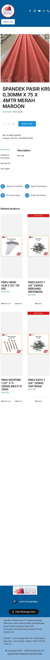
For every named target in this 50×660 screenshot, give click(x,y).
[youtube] (39, 11)
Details (19, 303)
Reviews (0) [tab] (5, 163)
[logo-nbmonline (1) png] (8, 4)
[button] (47, 36)
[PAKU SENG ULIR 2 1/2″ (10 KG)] (11, 246)
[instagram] (35, 11)
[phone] (48, 11)
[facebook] (30, 11)
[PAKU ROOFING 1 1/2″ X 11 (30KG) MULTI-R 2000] (11, 344)
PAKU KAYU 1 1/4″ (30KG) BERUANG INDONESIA (36, 287)
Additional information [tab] (5, 156)
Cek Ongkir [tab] (5, 169)
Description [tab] (5, 150)
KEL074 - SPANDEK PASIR (22, 138)
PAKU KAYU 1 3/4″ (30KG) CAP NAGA (36, 383)
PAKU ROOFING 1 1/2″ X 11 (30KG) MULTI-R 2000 (11, 384)
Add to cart (27, 124)
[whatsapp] (44, 11)
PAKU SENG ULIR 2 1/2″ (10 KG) (10, 285)
